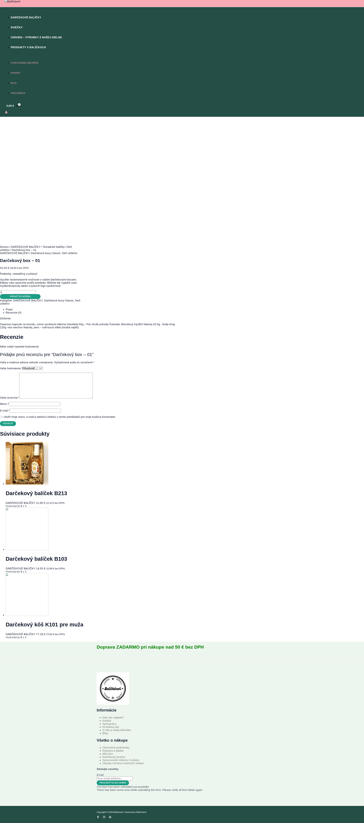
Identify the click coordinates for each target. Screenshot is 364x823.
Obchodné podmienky (116, 747)
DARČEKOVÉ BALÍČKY (26, 17)
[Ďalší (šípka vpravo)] (359, 411)
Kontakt (16, 73)
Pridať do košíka (20, 297)
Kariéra (106, 720)
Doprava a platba (112, 750)
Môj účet (107, 753)
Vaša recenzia (9, 397)
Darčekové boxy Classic (46, 253)
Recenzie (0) (13, 312)
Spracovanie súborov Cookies (120, 760)
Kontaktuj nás (110, 726)
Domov (4, 246)
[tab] (91, 309)
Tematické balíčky (54, 246)
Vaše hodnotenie (11, 368)
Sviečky (17, 27)
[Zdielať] (354, 3)
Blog (14, 83)
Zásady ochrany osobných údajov (123, 763)
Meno (4, 403)
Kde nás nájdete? (113, 717)
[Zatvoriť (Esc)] (361, 3)
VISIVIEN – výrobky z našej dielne (36, 37)
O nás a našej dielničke (24, 63)
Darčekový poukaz (113, 756)
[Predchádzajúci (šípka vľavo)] (5, 411)
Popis (9, 309)
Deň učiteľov (69, 253)
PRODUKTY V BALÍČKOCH (28, 47)
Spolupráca (18, 93)
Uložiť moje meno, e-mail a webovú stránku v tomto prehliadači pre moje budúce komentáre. (60, 416)
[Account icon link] (6, 112)
